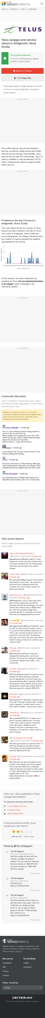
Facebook (27, 967)
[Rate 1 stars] (14, 831)
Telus (23, 9)
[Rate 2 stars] (18, 831)
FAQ (4, 967)
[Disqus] (22, 452)
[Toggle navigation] (42, 3)
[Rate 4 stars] (27, 831)
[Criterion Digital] (22, 998)
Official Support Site (15, 813)
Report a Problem (24, 71)
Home (3, 9)
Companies (13, 9)
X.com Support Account (17, 806)
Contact (6, 975)
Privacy (5, 971)
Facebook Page (14, 810)
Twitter (26, 963)
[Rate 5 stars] (31, 831)
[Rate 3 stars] (22, 831)
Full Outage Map (24, 78)
